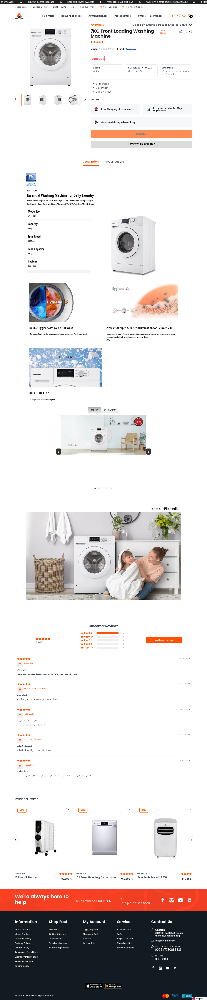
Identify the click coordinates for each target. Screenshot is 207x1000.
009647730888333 (168, 950)
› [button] (148, 452)
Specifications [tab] (115, 161)
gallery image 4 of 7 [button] (103, 488)
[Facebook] (162, 901)
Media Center (21, 6)
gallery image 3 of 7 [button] (100, 488)
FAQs (73, 6)
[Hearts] (178, 15)
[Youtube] (180, 901)
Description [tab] (91, 161)
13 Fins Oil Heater (26, 877)
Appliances (97, 24)
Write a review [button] (164, 640)
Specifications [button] (110, 410)
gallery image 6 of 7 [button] (108, 488)
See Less (95, 99)
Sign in (139, 6)
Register (129, 6)
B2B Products (59, 6)
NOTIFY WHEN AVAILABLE (141, 144)
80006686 (162, 959)
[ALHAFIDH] (24, 16)
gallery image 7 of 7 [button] (111, 488)
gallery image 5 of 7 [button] (105, 488)
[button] (97, 42)
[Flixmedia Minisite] (31, 180)
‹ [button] (58, 452)
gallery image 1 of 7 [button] (95, 488)
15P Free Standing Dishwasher (96, 877)
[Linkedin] (189, 901)
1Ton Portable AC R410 (152, 877)
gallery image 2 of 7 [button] (98, 488)
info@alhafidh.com (135, 903)
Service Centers (41, 6)
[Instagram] (171, 901)
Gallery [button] (94, 410)
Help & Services (88, 6)
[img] (23, 658)
